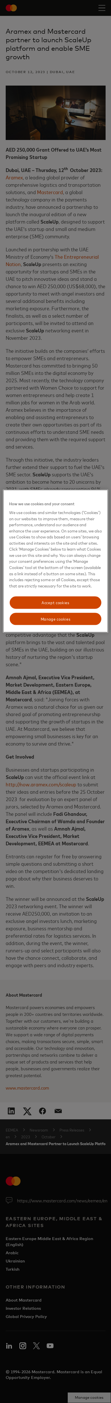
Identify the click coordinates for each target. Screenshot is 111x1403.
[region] (55, 561)
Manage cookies (56, 618)
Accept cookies (55, 602)
